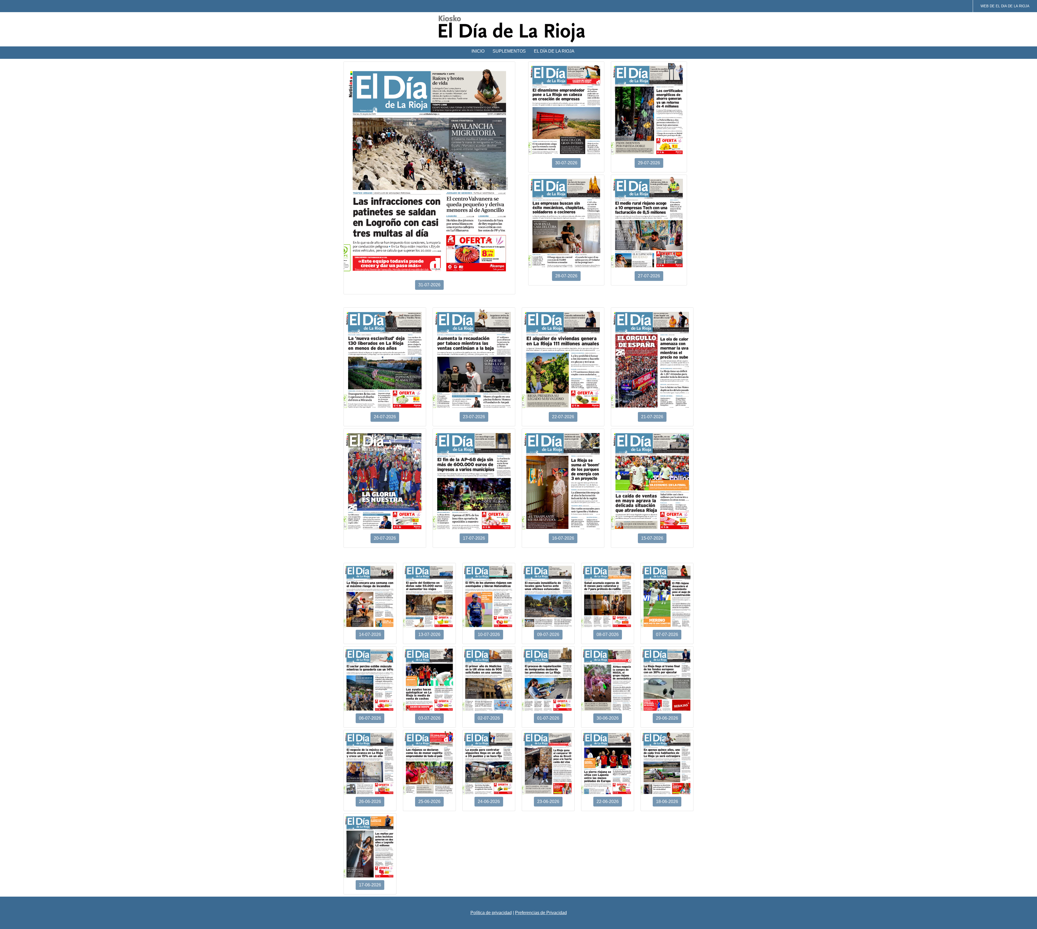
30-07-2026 (566, 163)
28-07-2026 (566, 276)
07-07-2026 (667, 634)
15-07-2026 (652, 538)
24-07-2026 (385, 416)
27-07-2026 (649, 276)
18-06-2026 (667, 801)
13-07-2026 (429, 634)
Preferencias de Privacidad (541, 912)
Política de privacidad (491, 912)
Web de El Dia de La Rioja (1005, 6)
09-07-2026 (548, 634)
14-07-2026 (370, 634)
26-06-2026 (370, 801)
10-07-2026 (489, 634)
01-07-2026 (548, 718)
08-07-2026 (608, 634)
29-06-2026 (667, 718)
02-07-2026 (489, 718)
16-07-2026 (563, 538)
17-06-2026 (370, 885)
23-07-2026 (474, 416)
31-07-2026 (429, 285)
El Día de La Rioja (554, 51)
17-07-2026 (474, 538)
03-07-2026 (429, 718)
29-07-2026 (649, 163)
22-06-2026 (608, 801)
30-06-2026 (608, 718)
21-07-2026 (652, 416)
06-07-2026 (370, 718)
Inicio (478, 51)
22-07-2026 (563, 416)
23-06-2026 (548, 801)
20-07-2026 (385, 538)
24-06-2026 (489, 801)
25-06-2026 (429, 801)
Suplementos (509, 51)
